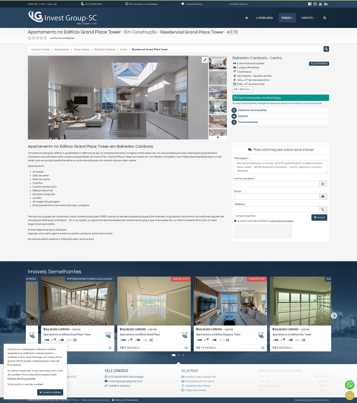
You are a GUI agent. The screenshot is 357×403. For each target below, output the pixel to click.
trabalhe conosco (119, 385)
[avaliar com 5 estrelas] (45, 38)
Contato (307, 17)
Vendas (286, 17)
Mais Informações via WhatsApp (259, 97)
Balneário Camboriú (249, 58)
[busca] (325, 17)
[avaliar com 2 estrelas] (33, 38)
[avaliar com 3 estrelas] (37, 38)
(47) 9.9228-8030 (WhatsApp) (125, 376)
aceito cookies (52, 392)
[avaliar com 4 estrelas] (41, 38)
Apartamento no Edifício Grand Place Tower (74, 32)
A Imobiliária (264, 17)
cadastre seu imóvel (197, 385)
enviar (321, 217)
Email (237, 191)
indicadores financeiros (199, 381)
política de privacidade (282, 221)
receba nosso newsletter (200, 376)
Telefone (239, 204)
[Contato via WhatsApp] (349, 385)
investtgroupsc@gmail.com (125, 381)
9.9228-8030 (93, 4)
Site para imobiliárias (305, 400)
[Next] (334, 315)
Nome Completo (244, 178)
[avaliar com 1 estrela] (29, 38)
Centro (276, 58)
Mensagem (241, 158)
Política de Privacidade (126, 400)
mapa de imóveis (195, 390)
